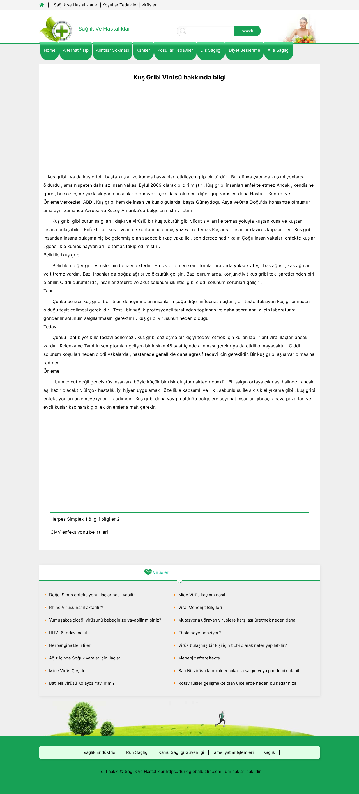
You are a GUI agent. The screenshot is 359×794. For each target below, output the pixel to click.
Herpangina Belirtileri (70, 645)
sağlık (269, 752)
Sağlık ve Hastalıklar (74, 5)
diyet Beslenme (244, 50)
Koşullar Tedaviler (120, 5)
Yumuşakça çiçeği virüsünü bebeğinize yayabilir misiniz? (105, 620)
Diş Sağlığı (211, 50)
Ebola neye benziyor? (199, 632)
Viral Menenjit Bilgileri (200, 607)
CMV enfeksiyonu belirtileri (79, 532)
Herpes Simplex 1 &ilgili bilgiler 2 (85, 519)
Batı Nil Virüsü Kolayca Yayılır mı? (82, 683)
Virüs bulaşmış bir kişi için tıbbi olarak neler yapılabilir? (232, 645)
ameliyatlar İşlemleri (234, 752)
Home (50, 50)
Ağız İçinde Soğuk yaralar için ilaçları (85, 658)
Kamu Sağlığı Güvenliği (181, 752)
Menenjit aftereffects (199, 658)
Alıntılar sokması (112, 50)
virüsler (149, 5)
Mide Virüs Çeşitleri (68, 670)
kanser (143, 50)
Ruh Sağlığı (137, 752)
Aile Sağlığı (279, 50)
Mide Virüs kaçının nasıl (201, 594)
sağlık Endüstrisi (100, 752)
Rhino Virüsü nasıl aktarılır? (76, 607)
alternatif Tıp (76, 50)
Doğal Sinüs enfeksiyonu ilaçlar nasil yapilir (92, 594)
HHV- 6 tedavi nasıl (68, 632)
